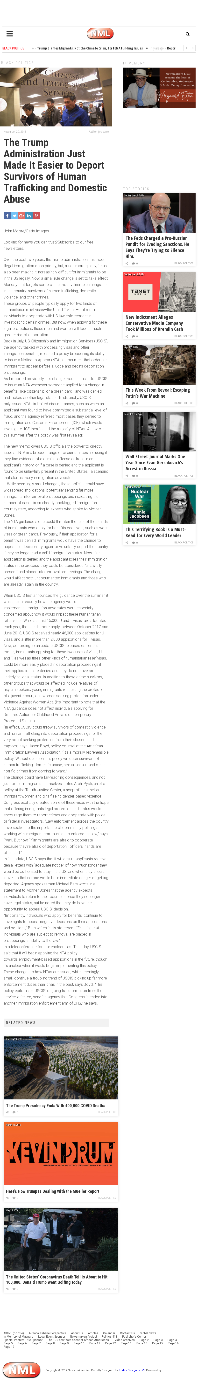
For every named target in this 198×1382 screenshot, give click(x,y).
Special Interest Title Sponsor (23, 1340)
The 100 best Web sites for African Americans (78, 1340)
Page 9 (64, 1343)
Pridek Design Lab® (132, 1370)
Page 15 (157, 1343)
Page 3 (158, 1340)
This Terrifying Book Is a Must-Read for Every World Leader (156, 532)
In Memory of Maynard (18, 1336)
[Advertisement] (159, 145)
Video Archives (124, 1340)
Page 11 (94, 1343)
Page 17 (9, 1346)
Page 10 (79, 1343)
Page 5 (8, 1343)
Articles (93, 1333)
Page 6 (22, 1343)
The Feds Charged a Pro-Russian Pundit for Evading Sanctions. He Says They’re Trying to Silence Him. (157, 247)
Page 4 (172, 1340)
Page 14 (141, 1343)
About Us (77, 1333)
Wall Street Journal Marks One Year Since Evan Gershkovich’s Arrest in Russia (155, 462)
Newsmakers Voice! (83, 1336)
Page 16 (173, 1343)
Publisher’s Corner (134, 1336)
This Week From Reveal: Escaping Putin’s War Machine (158, 393)
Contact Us (127, 1333)
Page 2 (144, 1340)
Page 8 (50, 1343)
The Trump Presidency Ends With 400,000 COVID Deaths (55, 1105)
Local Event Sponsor (51, 1336)
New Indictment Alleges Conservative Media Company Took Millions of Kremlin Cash (154, 323)
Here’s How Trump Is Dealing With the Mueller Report (52, 1191)
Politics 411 (109, 1336)
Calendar (109, 1333)
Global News (148, 1333)
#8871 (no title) (14, 1333)
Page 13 (126, 1343)
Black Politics (17, 63)
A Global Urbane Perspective (47, 1333)
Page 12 (110, 1343)
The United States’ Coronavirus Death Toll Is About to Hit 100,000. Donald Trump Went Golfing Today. (56, 1279)
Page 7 (36, 1343)
